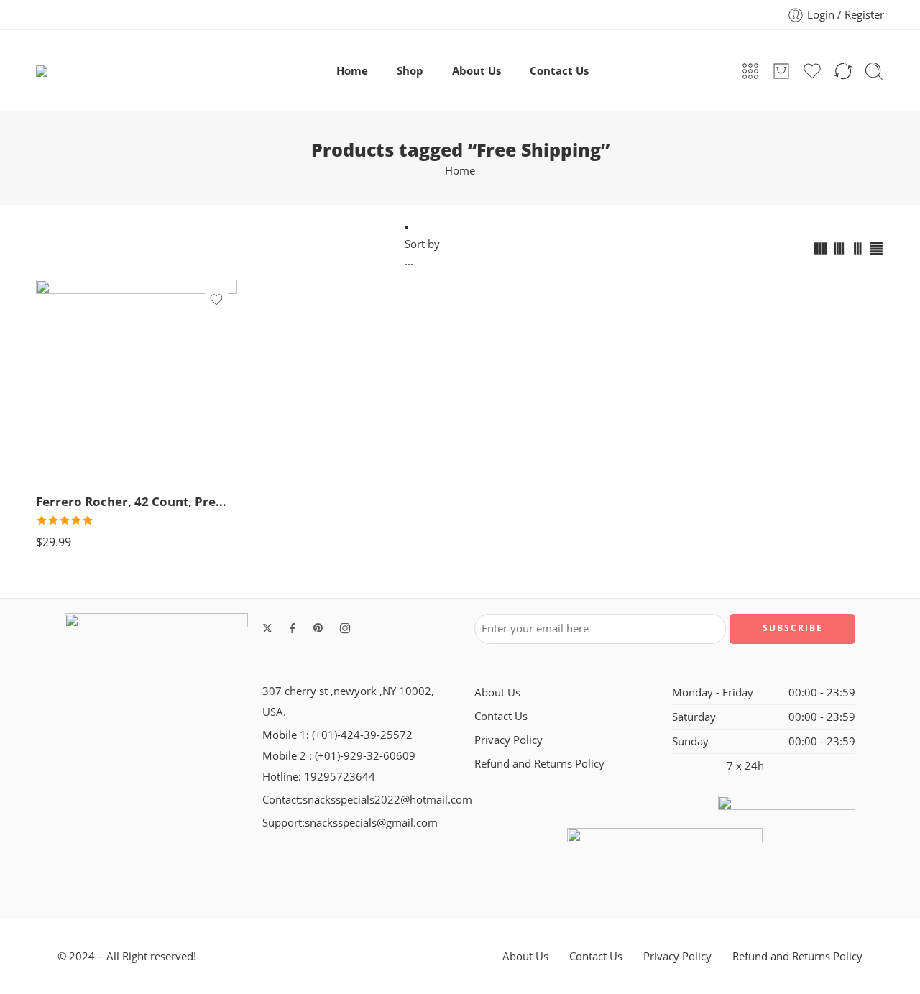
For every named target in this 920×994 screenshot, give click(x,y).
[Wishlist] (216, 300)
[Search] (874, 71)
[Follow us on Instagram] (345, 628)
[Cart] (781, 71)
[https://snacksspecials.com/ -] (110, 71)
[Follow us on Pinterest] (318, 628)
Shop (410, 71)
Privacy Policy (508, 740)
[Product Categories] (750, 71)
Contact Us (559, 71)
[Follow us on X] (267, 628)
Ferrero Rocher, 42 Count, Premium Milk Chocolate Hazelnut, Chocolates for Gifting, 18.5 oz (136, 501)
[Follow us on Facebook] (292, 628)
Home (352, 71)
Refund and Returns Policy (539, 763)
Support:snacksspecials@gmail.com (350, 822)
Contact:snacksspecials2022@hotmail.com (367, 799)
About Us (476, 71)
